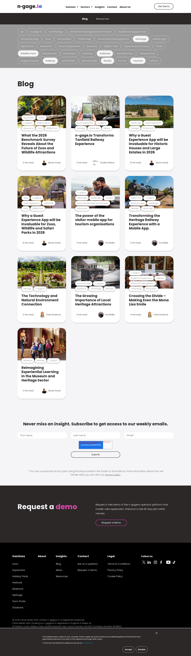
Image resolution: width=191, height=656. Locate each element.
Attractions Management (113, 39)
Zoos (48, 39)
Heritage (141, 39)
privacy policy (112, 474)
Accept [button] (128, 649)
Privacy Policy (115, 570)
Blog (85, 18)
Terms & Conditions (118, 563)
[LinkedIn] (150, 564)
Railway (50, 60)
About (42, 556)
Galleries (105, 53)
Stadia (108, 60)
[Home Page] (30, 6)
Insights (100, 7)
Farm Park (69, 53)
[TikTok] (175, 564)
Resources (102, 18)
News (59, 570)
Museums (46, 46)
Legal (111, 556)
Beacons (92, 46)
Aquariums (27, 46)
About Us (125, 7)
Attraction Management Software (91, 31)
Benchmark (49, 53)
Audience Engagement (132, 31)
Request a (47, 507)
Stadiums (17, 607)
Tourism (138, 60)
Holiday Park (147, 53)
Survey (122, 60)
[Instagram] (157, 564)
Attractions (64, 39)
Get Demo (164, 6)
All (21, 31)
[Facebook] (163, 564)
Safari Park (68, 60)
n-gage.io (36, 31)
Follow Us (147, 556)
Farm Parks (18, 601)
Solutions (18, 556)
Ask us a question (88, 563)
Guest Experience (69, 46)
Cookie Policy (115, 576)
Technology (56, 31)
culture (153, 60)
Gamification (125, 53)
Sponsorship (89, 60)
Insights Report (29, 60)
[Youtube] (169, 564)
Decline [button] (142, 649)
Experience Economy (137, 46)
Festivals (87, 53)
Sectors (85, 7)
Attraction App (29, 39)
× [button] (156, 633)
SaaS (159, 46)
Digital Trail (111, 46)
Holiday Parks (20, 576)
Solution (71, 7)
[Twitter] (144, 564)
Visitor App (84, 39)
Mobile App (159, 39)
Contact (112, 7)
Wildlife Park (28, 53)
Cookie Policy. (88, 643)
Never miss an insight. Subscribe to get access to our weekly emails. (95, 424)
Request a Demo (111, 522)
